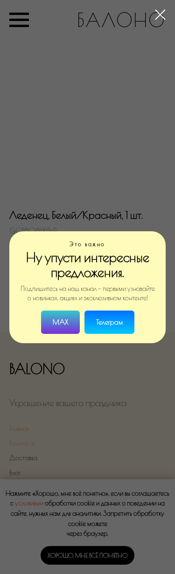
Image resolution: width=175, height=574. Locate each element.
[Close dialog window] (160, 15)
